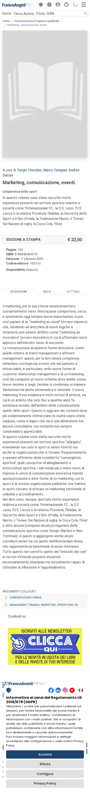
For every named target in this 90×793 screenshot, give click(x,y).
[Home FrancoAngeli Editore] (17, 5)
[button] (40, 5)
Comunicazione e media (26, 597)
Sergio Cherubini (29, 170)
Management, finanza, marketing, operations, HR (44, 604)
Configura (45, 774)
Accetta (45, 754)
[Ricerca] (85, 13)
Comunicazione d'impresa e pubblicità (36, 21)
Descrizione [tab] (18, 291)
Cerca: (6, 13)
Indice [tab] (47, 291)
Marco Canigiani (55, 170)
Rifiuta (45, 764)
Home (6, 21)
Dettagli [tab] (73, 291)
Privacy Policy (45, 783)
